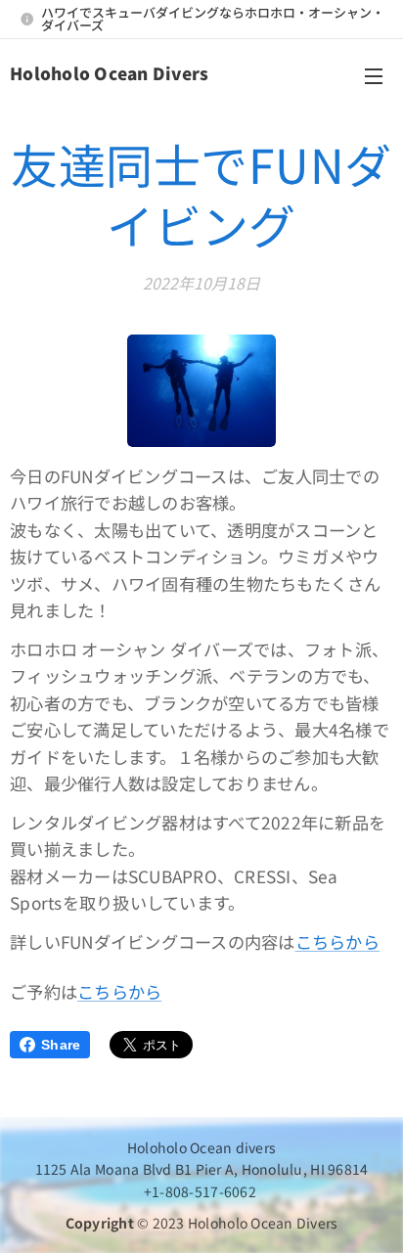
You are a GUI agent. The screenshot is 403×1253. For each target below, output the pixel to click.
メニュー (373, 75)
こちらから (337, 941)
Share (60, 1044)
